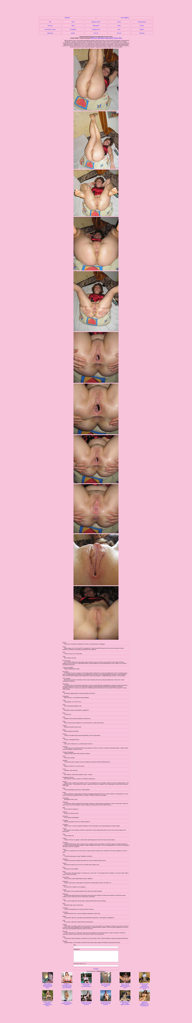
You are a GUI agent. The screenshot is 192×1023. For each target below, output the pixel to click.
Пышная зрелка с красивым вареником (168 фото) (47, 1003)
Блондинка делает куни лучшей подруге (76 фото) (125, 1003)
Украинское (50, 33)
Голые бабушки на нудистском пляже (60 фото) (105, 1003)
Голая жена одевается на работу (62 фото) (67, 1003)
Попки (73, 25)
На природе (73, 29)
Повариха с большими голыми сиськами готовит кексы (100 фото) (67, 985)
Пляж (73, 21)
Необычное (94, 38)
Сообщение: (77, 949)
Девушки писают (96, 21)
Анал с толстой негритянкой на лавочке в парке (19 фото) (125, 985)
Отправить (96, 968)
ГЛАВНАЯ (67, 17)
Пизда (119, 25)
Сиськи (119, 21)
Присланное (96, 25)
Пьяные (142, 25)
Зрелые (73, 33)
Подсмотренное (142, 21)
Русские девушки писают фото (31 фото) (105, 985)
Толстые (96, 33)
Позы (119, 29)
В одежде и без (96, 29)
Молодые (141, 33)
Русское (119, 33)
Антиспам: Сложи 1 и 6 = (80, 963)
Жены (120, 38)
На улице (50, 25)
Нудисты (142, 29)
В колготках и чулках (50, 29)
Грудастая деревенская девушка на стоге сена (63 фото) (144, 1003)
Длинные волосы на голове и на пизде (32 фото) (86, 1003)
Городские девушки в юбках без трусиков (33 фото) (86, 985)
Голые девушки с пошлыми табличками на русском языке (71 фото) (144, 986)
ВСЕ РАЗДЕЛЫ (125, 17)
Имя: (75, 945)
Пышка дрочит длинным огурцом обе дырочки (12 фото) (47, 985)
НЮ (50, 21)
